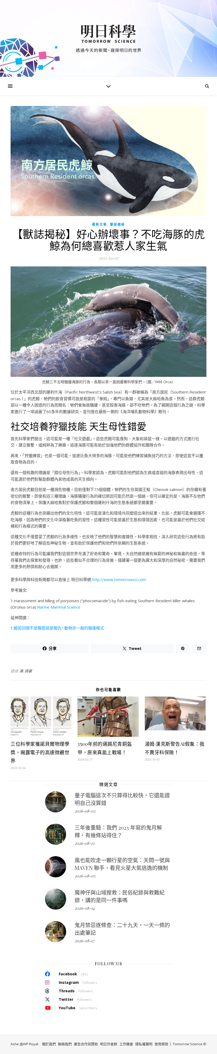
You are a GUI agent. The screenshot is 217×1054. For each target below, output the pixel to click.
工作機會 (126, 1044)
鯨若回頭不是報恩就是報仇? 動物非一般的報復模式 (59, 628)
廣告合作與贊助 (86, 1044)
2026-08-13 (84, 843)
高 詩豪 (26, 670)
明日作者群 (108, 1044)
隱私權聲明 (143, 1044)
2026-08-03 (85, 811)
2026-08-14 (84, 908)
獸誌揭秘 (117, 224)
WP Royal (30, 1044)
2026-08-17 (84, 940)
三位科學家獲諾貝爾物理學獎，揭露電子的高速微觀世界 (40, 752)
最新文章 (99, 224)
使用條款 (161, 1044)
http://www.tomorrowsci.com (119, 579)
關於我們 (49, 1044)
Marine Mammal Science (58, 607)
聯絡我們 (65, 1044)
